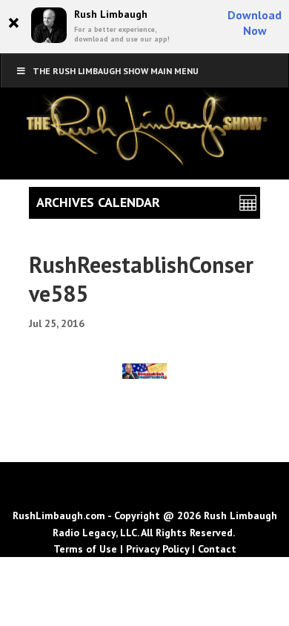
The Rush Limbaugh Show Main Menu (116, 70)
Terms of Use (85, 549)
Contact (217, 549)
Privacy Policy (157, 549)
